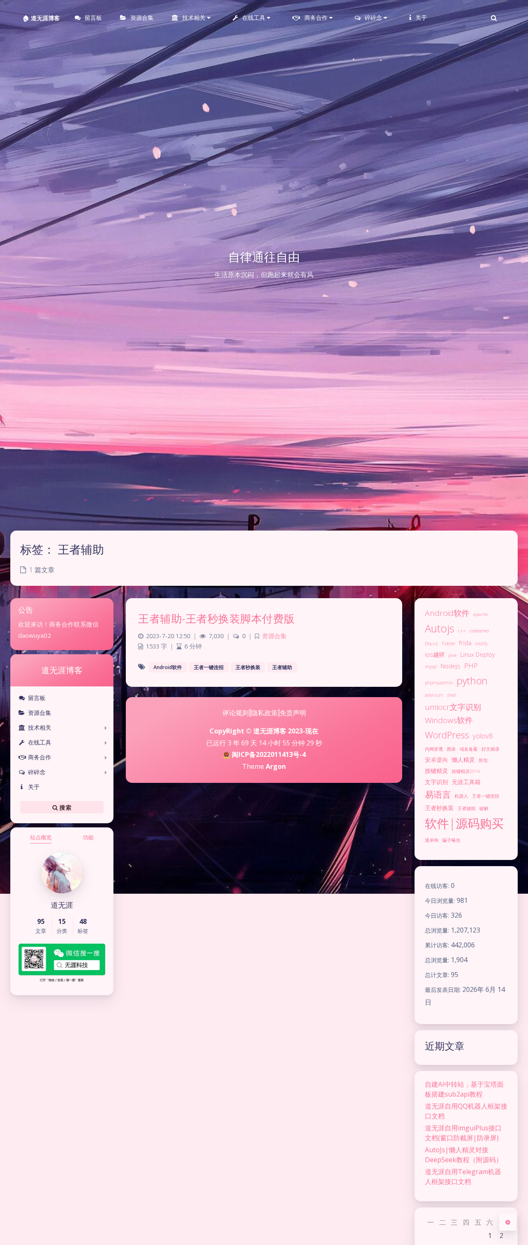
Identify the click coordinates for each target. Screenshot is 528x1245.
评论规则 (235, 712)
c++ (462, 631)
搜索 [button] (64, 807)
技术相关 (39, 727)
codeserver (479, 631)
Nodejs (450, 666)
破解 (483, 808)
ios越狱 (435, 654)
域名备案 (469, 749)
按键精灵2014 (466, 771)
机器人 (461, 796)
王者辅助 (466, 808)
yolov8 (483, 735)
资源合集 (39, 712)
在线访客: (438, 886)
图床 (451, 749)
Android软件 (447, 613)
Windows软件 (449, 720)
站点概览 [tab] (41, 837)
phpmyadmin (439, 683)
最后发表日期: (443, 990)
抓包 (483, 760)
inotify (481, 643)
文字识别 (436, 782)
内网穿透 (434, 749)
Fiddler (448, 643)
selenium (434, 695)
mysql (431, 666)
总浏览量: (438, 930)
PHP (471, 665)
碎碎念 (36, 772)
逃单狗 (431, 840)
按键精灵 (436, 771)
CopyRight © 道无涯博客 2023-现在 (264, 730)
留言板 (36, 698)
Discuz (431, 643)
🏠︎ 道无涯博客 (41, 18)
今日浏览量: (441, 900)
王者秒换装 (439, 808)
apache (480, 614)
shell (451, 695)
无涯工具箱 (466, 782)
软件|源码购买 (464, 823)
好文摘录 (490, 749)
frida (465, 643)
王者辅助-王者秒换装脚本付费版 (216, 618)
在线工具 (39, 742)
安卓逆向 (436, 759)
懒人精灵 (463, 759)
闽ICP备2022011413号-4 (268, 754)
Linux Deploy (477, 654)
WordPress (447, 734)
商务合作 (39, 757)
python (472, 680)
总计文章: (438, 975)
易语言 (438, 794)
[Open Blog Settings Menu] (507, 1222)
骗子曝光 (451, 840)
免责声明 (293, 712)
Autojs (439, 628)
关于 (34, 787)
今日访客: (438, 915)
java (452, 655)
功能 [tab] (88, 837)
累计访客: (438, 945)
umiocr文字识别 (453, 707)
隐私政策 (264, 712)
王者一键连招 (485, 796)
